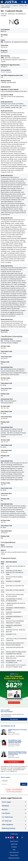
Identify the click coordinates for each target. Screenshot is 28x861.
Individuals (5, 806)
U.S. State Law (6, 821)
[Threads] (15, 837)
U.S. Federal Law (7, 817)
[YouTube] (8, 837)
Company (14, 847)
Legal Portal (14, 844)
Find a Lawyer (5, 777)
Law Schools (6, 813)
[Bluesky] (17, 837)
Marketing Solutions (8, 828)
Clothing (21, 5)
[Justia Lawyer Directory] (22, 837)
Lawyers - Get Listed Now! (14, 789)
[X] (20, 837)
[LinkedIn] (6, 837)
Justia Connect (14, 841)
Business (5, 809)
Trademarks (8, 5)
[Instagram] (13, 837)
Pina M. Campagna (6, 72)
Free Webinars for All (8, 726)
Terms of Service (14, 852)
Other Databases (7, 824)
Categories (15, 5)
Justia (2, 5)
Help (14, 849)
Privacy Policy (14, 855)
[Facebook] (11, 837)
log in (6, 552)
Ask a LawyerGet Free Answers (7, 711)
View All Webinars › (14, 762)
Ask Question (14, 719)
